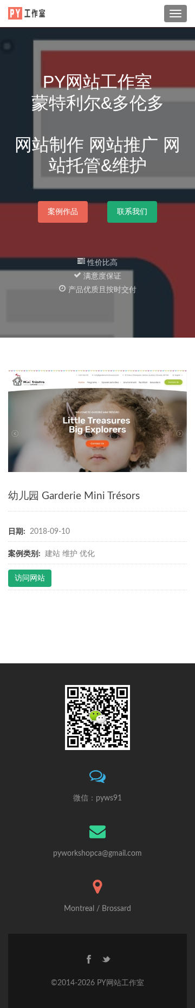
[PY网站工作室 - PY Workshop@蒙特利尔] (28, 13)
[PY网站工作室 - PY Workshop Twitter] (106, 961)
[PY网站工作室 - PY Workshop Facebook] (89, 961)
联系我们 (132, 212)
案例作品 (63, 212)
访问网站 (30, 578)
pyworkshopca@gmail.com (97, 853)
